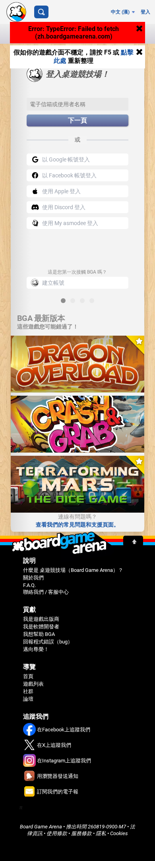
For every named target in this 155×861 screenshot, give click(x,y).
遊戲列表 (33, 684)
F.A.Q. (29, 585)
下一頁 (77, 120)
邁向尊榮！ (36, 649)
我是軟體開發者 (41, 627)
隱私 (101, 833)
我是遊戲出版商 (41, 619)
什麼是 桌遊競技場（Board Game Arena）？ (73, 570)
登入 (145, 12)
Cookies (119, 833)
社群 (28, 691)
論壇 (28, 699)
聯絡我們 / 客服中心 (46, 592)
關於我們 (33, 578)
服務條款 (81, 833)
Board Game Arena (41, 827)
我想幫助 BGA (39, 634)
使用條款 (56, 833)
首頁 (28, 676)
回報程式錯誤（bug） (48, 642)
